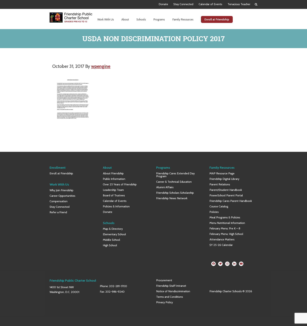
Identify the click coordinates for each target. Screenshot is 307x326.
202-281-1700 (118, 286)
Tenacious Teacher (239, 4)
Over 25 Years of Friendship (120, 184)
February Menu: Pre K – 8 (224, 228)
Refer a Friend (58, 212)
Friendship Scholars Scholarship (175, 192)
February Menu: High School (226, 234)
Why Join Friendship (61, 190)
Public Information (114, 179)
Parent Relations (219, 184)
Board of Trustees (114, 195)
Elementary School (114, 234)
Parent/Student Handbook (225, 190)
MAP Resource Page (222, 173)
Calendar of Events (210, 4)
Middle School (111, 239)
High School (110, 245)
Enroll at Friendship (61, 173)
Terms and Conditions (169, 296)
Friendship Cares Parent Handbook (230, 201)
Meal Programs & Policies (224, 217)
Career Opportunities (62, 195)
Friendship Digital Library (224, 179)
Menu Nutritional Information (227, 223)
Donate (163, 4)
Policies (214, 212)
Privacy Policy (164, 302)
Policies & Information (116, 206)
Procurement (164, 280)
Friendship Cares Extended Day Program (175, 175)
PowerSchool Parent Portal (226, 195)
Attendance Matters (222, 239)
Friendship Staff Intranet (171, 285)
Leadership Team (113, 190)
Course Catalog (218, 206)
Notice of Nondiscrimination (173, 291)
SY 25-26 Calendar (221, 245)
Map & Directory (113, 228)
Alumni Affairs (165, 187)
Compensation (59, 201)
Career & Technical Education (174, 181)
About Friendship (113, 173)
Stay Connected (183, 4)
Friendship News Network (171, 198)
